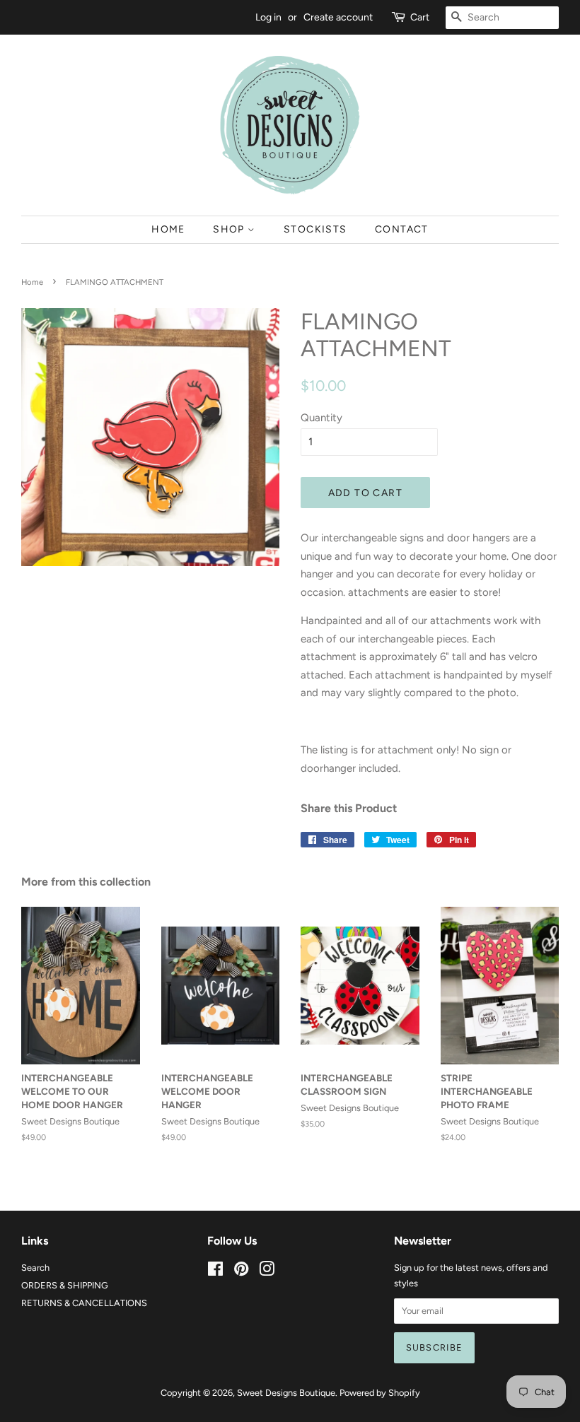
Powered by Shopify (380, 1392)
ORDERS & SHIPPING (64, 1285)
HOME (168, 229)
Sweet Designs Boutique (286, 1392)
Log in (268, 17)
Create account (338, 17)
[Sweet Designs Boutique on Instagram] (266, 1272)
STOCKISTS (315, 229)
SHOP (230, 229)
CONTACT (402, 229)
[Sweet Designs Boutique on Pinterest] (241, 1272)
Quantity (321, 417)
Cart (419, 17)
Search (35, 1267)
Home (32, 282)
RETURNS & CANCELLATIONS (84, 1303)
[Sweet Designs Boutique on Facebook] (215, 1272)
